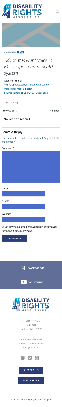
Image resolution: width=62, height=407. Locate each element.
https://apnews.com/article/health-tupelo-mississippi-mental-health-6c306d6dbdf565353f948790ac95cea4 (27, 88)
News (21, 52)
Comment (8, 148)
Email (5, 201)
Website (6, 213)
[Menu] (57, 11)
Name (6, 188)
